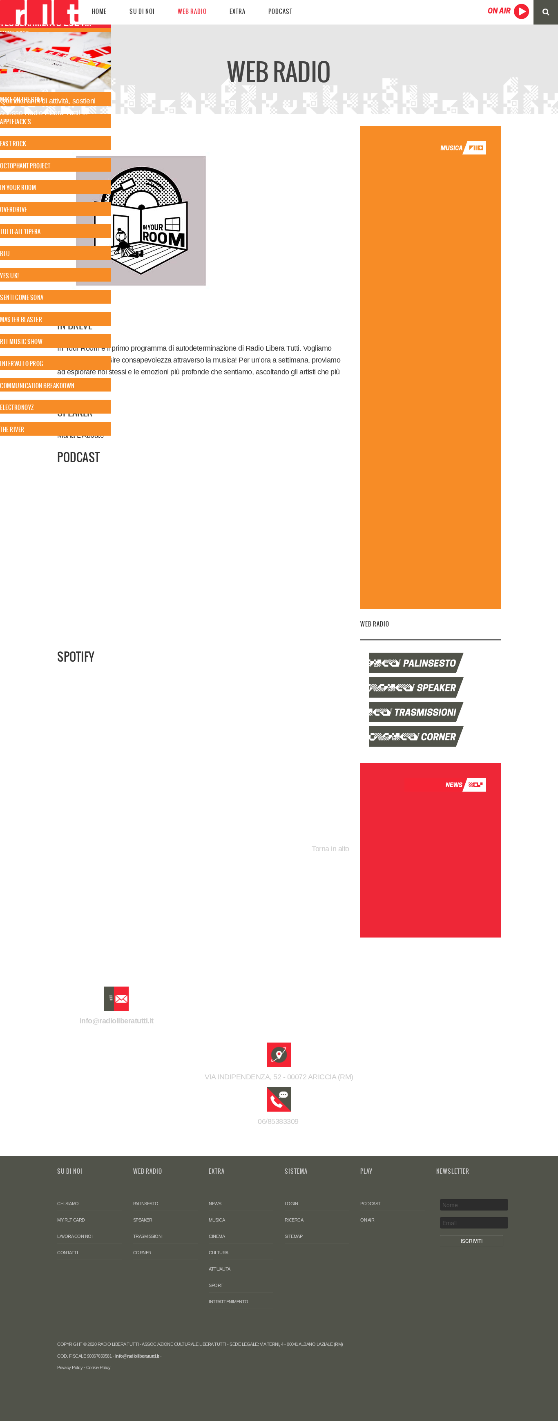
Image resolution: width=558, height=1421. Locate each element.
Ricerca (294, 1219)
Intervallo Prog (21, 364)
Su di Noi (142, 11)
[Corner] (430, 736)
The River (12, 429)
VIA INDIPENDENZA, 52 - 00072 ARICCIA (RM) (279, 1077)
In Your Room (18, 187)
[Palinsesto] (430, 663)
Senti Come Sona (22, 297)
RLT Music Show (21, 342)
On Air (367, 1219)
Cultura (218, 1252)
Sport (216, 1285)
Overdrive (13, 210)
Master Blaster (21, 320)
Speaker (142, 1219)
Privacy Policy (70, 1367)
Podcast (280, 11)
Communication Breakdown (37, 386)
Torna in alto (330, 849)
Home (99, 11)
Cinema (217, 1236)
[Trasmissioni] (430, 712)
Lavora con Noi (74, 1236)
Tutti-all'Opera (20, 232)
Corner (142, 1252)
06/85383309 (279, 1121)
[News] (445, 784)
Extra (238, 11)
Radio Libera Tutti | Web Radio (39, 12)
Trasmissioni (148, 1236)
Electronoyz (17, 407)
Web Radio (192, 11)
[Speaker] (430, 687)
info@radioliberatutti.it (117, 1021)
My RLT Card (71, 1219)
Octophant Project (25, 166)
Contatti (67, 1252)
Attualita (219, 1269)
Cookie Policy (98, 1367)
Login (291, 1203)
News (215, 1203)
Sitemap (294, 1236)
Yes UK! (9, 276)
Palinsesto (145, 1203)
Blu (5, 254)
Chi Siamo (68, 1203)
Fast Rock (13, 144)
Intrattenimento (228, 1301)
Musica (217, 1219)
